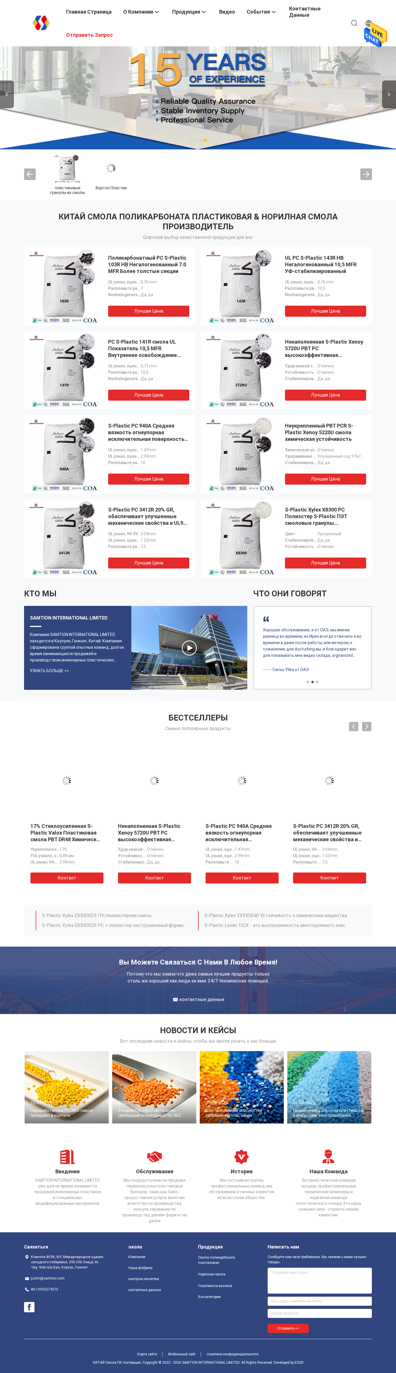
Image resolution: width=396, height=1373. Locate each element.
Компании (137, 1257)
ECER (299, 1363)
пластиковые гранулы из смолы (67, 190)
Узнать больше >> (49, 670)
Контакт (67, 878)
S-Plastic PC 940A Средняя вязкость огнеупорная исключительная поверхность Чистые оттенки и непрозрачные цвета (146, 439)
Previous (7, 94)
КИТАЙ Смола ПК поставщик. (118, 1363)
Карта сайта (147, 1354)
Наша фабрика (140, 1268)
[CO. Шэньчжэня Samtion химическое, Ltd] (189, 648)
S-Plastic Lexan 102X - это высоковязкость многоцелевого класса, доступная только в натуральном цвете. (277, 925)
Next (389, 94)
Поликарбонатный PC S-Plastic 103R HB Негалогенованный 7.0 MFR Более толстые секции (147, 264)
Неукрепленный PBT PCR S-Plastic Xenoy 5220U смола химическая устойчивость (319, 432)
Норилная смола (212, 1274)
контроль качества (143, 1279)
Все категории (209, 1297)
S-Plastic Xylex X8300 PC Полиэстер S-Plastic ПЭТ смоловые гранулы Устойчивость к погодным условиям (319, 523)
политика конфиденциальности (233, 1354)
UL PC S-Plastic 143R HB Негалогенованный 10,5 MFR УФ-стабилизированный (321, 264)
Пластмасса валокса (215, 1286)
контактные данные (144, 1290)
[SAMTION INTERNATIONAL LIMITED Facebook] (29, 1307)
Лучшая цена (148, 311)
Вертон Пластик (111, 188)
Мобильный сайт (182, 1354)
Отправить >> (288, 1328)
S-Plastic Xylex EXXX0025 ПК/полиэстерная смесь (97, 915)
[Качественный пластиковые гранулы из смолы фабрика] (67, 168)
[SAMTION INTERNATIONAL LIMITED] (41, 22)
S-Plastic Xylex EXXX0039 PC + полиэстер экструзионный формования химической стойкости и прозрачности (115, 925)
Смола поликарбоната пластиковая (216, 1260)
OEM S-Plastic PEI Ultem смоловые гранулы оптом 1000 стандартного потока (327, 832)
